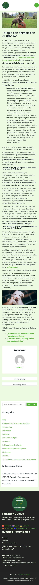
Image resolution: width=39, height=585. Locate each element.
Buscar (32, 404)
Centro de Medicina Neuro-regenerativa (18, 59)
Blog (4, 420)
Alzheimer (5, 540)
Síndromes (6, 452)
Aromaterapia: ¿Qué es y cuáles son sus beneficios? (20, 339)
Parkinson (6, 441)
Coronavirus (7, 427)
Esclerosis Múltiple (9, 438)
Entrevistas (6, 430)
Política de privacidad (26, 581)
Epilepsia (5, 434)
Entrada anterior (19, 379)
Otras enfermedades (9, 543)
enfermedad (12, 267)
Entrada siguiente (19, 385)
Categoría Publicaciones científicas (16, 423)
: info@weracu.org (11, 560)
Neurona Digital (25, 575)
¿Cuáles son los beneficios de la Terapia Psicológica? (20, 335)
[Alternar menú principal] (36, 5)
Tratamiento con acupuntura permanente (19, 459)
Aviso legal (14, 581)
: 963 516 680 (11, 555)
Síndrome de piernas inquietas (14, 448)
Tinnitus (5, 456)
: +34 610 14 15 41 (13, 558)
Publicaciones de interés (12, 445)
